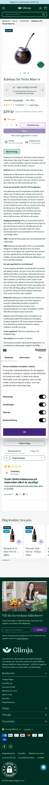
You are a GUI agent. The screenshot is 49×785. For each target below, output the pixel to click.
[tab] (12, 151)
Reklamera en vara (36, 753)
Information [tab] (24, 357)
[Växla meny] (3, 8)
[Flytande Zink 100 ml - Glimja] (34, 535)
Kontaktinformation (26, 757)
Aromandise (18, 100)
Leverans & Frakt (8, 757)
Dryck (15, 21)
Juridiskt (40, 757)
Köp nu (24, 131)
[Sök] (43, 14)
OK (24, 432)
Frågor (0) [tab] (34, 451)
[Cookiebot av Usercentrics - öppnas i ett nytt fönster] (35, 350)
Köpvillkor (22, 753)
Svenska (27, 729)
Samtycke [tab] (9, 357)
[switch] (42, 405)
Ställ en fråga (24, 443)
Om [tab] (40, 357)
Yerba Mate (24, 21)
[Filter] (6, 458)
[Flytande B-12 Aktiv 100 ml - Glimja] (12, 535)
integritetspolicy (22, 638)
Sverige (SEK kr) (12, 729)
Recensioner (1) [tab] (14, 451)
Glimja (11, 780)
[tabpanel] (24, 269)
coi (23, 780)
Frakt (22, 135)
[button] (9, 105)
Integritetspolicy (8, 753)
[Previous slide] (20, 73)
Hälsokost (6, 21)
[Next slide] (28, 73)
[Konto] (40, 8)
